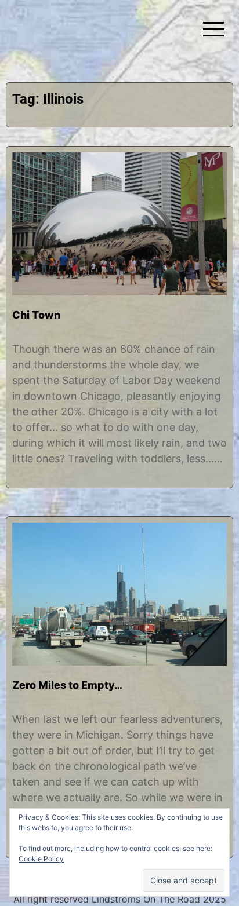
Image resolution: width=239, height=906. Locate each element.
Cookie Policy (41, 858)
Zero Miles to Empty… (67, 685)
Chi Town (36, 315)
